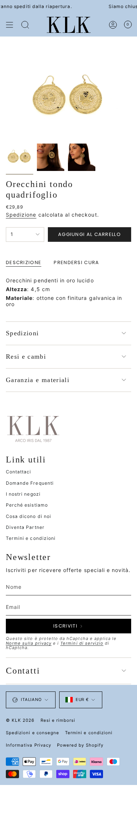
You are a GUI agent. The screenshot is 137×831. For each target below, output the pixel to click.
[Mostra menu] (9, 24)
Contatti (23, 670)
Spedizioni (22, 333)
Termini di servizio (81, 643)
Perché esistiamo (27, 505)
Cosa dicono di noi (28, 516)
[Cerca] (25, 24)
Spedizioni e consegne (32, 732)
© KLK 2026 (20, 720)
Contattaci (18, 471)
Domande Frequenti (30, 483)
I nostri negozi (23, 494)
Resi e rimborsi (58, 720)
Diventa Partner (25, 527)
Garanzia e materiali (37, 380)
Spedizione (21, 214)
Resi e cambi (26, 356)
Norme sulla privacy (29, 643)
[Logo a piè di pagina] (33, 428)
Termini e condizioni (31, 538)
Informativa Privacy (28, 745)
